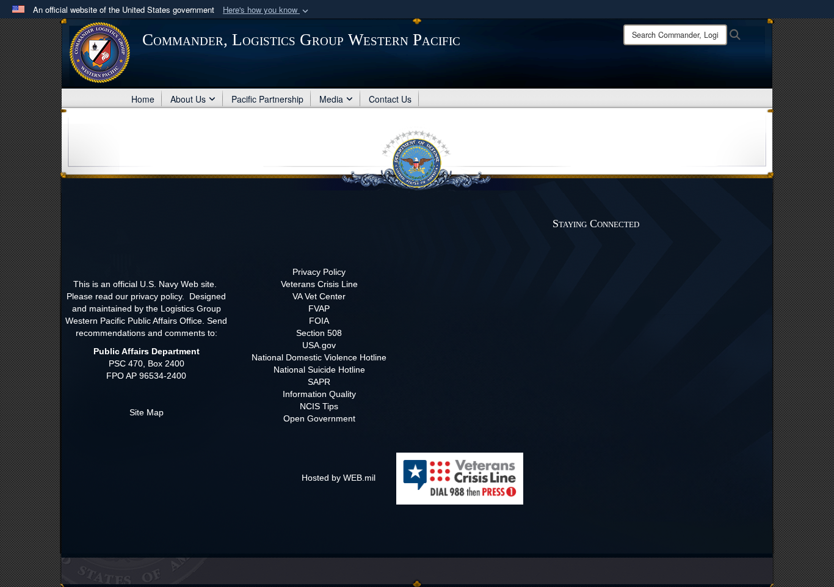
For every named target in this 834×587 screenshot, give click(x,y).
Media (331, 99)
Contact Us (390, 99)
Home (142, 99)
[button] (267, 10)
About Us (188, 99)
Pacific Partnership (267, 99)
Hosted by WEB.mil (338, 478)
